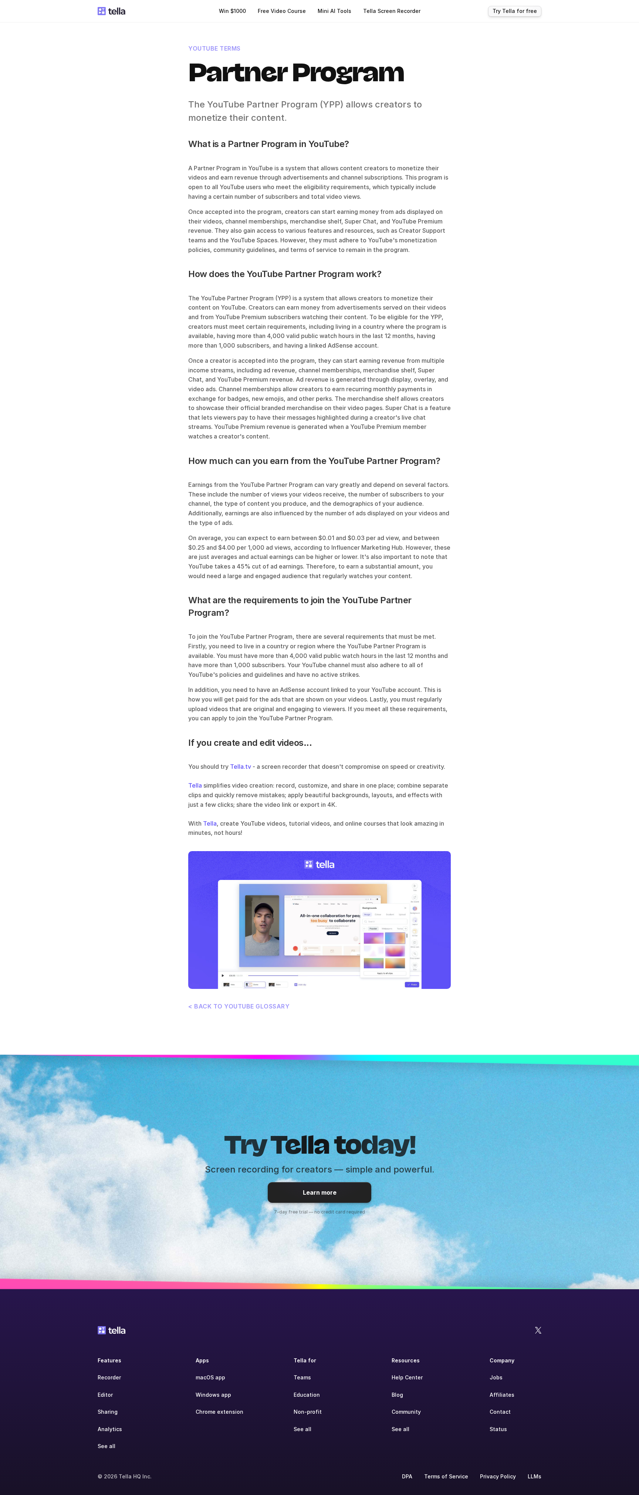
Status (498, 1429)
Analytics (110, 1429)
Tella (195, 785)
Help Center (407, 1377)
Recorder (109, 1377)
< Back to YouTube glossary (239, 1006)
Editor (105, 1395)
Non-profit (308, 1412)
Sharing (108, 1412)
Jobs (496, 1377)
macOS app (210, 1377)
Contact (500, 1412)
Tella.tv (240, 766)
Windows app (213, 1395)
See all (106, 1446)
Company (502, 1360)
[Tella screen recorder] (319, 920)
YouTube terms (214, 48)
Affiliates (502, 1395)
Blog (397, 1395)
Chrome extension (219, 1412)
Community (406, 1412)
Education (307, 1395)
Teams (302, 1377)
